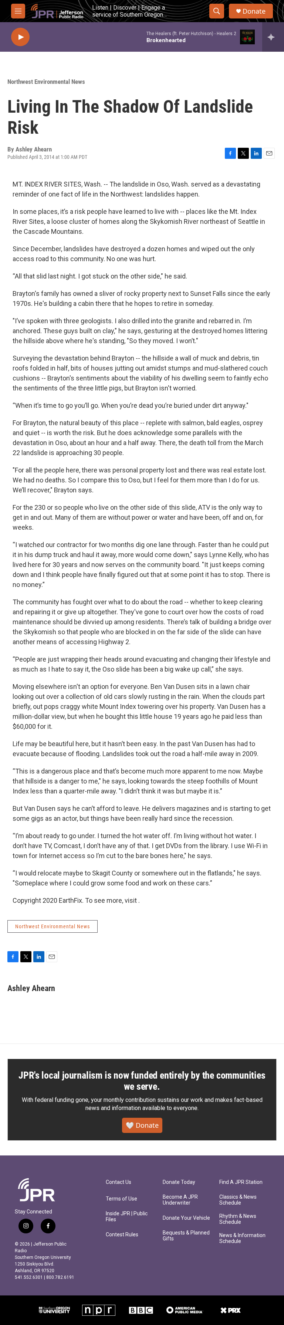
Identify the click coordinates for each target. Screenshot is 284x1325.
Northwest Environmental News (46, 81)
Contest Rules (122, 1234)
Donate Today (179, 1182)
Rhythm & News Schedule (237, 1219)
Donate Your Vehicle (186, 1218)
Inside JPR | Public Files (127, 1216)
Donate (254, 11)
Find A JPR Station (241, 1182)
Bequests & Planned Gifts (186, 1236)
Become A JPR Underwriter (180, 1200)
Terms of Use (121, 1199)
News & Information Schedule (242, 1238)
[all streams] (273, 37)
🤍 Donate (142, 1125)
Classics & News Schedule (238, 1200)
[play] (20, 37)
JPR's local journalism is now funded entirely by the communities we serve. (141, 1081)
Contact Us (118, 1182)
